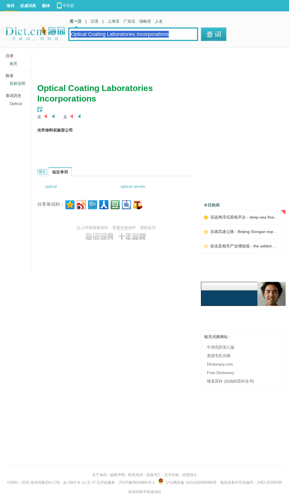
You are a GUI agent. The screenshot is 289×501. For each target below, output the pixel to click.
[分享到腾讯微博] (92, 204)
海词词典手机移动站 (144, 492)
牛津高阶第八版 (221, 347)
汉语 (94, 21)
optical (51, 186)
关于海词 (99, 475)
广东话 (129, 21)
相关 (13, 63)
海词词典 (37, 482)
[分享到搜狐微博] (137, 204)
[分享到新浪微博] (81, 204)
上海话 (113, 21)
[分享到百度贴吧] (126, 204)
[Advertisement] (140, 63)
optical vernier (133, 186)
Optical (16, 103)
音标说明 (17, 83)
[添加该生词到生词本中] (39, 109)
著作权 (122, 227)
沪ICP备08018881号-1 (137, 482)
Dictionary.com (220, 364)
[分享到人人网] (103, 204)
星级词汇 (153, 475)
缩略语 (145, 21)
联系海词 (135, 475)
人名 (159, 21)
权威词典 (28, 5)
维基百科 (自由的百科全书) (230, 381)
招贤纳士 (189, 475)
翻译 (46, 5)
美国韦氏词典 (219, 355)
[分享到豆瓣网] (115, 204)
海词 (10, 5)
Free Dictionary (220, 372)
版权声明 (117, 475)
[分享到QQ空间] (69, 204)
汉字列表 (171, 475)
